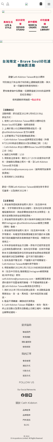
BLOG (26, 424)
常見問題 (26, 337)
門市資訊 (26, 419)
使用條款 (26, 346)
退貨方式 (26, 375)
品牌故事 (26, 410)
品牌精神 (26, 415)
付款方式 (26, 370)
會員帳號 (26, 360)
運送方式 (26, 365)
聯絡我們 (26, 331)
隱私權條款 (26, 341)
